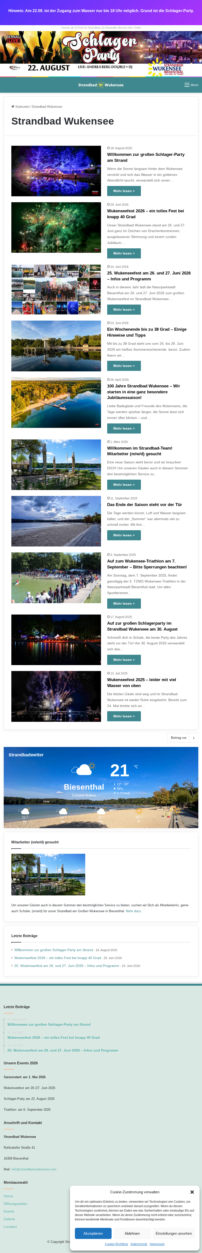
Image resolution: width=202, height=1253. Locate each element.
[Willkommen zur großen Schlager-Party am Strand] (56, 171)
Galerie (9, 1219)
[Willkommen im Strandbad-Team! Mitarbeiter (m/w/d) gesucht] (56, 464)
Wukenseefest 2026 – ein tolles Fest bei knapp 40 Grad (57, 958)
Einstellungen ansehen (174, 1233)
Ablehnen (132, 1233)
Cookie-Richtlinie (116, 1244)
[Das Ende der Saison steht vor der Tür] (56, 521)
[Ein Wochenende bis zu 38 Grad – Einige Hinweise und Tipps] (56, 346)
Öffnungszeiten (15, 1204)
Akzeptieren (93, 1233)
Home (8, 1196)
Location (10, 1227)
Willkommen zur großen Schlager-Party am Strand (53, 950)
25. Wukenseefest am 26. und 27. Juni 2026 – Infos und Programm (66, 966)
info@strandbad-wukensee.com (34, 1169)
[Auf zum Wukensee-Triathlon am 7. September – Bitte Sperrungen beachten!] (56, 577)
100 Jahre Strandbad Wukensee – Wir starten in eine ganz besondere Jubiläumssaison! (143, 392)
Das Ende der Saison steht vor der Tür (144, 504)
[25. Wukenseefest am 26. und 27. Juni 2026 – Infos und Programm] (56, 289)
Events (9, 1211)
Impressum (157, 1244)
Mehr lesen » (124, 191)
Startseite (21, 107)
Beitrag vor (178, 738)
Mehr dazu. (134, 911)
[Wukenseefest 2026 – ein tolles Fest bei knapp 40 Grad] (56, 227)
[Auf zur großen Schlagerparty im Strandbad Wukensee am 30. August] (56, 640)
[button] (192, 1192)
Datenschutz (139, 1244)
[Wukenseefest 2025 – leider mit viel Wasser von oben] (56, 696)
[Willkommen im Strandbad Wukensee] (101, 53)
